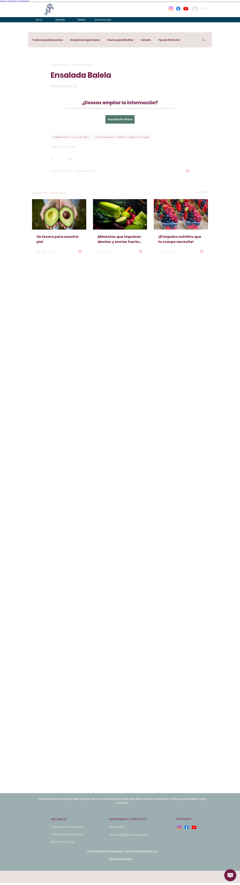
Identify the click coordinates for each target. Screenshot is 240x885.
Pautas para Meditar (120, 40)
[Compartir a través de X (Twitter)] (61, 159)
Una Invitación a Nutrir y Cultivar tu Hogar (122, 137)
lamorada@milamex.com (128, 835)
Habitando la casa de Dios (71, 137)
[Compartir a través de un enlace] (80, 159)
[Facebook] (178, 8)
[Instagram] (171, 8)
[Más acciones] (187, 65)
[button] (203, 39)
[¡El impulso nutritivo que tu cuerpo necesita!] (181, 214)
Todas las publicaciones (47, 40)
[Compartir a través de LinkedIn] (71, 159)
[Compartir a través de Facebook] (52, 159)
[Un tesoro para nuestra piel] (59, 214)
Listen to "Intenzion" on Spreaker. (14, 1)
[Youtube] (186, 8)
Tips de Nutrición (169, 40)
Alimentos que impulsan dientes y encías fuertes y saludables (119, 239)
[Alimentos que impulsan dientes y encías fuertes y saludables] (120, 214)
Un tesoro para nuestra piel (57, 239)
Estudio (146, 40)
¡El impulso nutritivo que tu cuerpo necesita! (179, 239)
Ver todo (202, 192)
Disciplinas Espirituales (85, 40)
